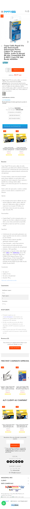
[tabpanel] (15, 29)
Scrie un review (15, 347)
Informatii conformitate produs (9, 280)
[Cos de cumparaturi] (28, 11)
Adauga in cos (18, 70)
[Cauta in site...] (26, 11)
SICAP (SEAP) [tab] (5, 309)
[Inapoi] (1, 46)
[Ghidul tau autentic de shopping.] (6, 501)
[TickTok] (19, 461)
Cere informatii (15, 115)
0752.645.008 (15, 470)
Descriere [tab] (3, 161)
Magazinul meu (6, 477)
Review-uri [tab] (5, 338)
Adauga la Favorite (15, 112)
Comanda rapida (15, 118)
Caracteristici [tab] (5, 285)
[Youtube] (13, 461)
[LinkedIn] (16, 461)
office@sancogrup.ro (16, 472)
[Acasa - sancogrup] (10, 12)
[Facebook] (8, 461)
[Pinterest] (10, 461)
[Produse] (2, 12)
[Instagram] (22, 461)
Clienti (3, 480)
